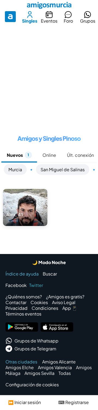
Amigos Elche (19, 367)
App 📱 (69, 308)
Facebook (16, 285)
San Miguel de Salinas (63, 169)
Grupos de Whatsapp (36, 341)
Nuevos (18, 155)
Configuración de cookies (32, 384)
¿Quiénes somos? (23, 296)
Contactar (15, 302)
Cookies (39, 302)
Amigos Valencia (55, 367)
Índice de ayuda (22, 274)
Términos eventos (23, 314)
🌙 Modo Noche (49, 262)
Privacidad (16, 308)
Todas (65, 373)
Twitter (36, 285)
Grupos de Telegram (35, 348)
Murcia (15, 169)
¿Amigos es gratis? (65, 296)
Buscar (50, 274)
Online (49, 155)
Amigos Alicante (59, 362)
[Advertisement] (49, 77)
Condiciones (45, 308)
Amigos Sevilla (39, 373)
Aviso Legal (63, 302)
